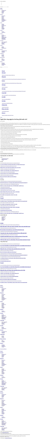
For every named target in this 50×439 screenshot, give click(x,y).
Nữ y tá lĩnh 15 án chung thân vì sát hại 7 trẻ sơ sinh (8, 194)
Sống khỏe (3, 52)
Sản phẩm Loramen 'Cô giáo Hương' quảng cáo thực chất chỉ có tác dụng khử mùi (13, 201)
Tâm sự (3, 46)
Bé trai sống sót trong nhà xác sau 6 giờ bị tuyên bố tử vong (12, 229)
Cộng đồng (3, 63)
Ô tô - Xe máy (3, 42)
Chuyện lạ (7, 75)
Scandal (3, 24)
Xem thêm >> (2, 178)
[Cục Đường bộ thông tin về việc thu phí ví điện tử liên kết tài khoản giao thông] (10, 256)
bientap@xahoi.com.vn (5, 432)
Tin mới (2, 198)
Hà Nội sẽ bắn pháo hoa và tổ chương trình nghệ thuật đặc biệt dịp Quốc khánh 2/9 (13, 182)
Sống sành (3, 59)
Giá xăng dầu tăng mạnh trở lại (5, 261)
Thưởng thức (2, 53)
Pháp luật (1, 14)
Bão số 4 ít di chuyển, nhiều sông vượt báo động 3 (8, 176)
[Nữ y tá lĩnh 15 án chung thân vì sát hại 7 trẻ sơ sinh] (7, 193)
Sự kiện (1, 223)
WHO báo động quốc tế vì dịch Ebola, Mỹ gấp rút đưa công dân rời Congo (15, 239)
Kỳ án (10, 79)
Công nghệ (3, 219)
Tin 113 (3, 16)
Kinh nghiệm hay (8, 99)
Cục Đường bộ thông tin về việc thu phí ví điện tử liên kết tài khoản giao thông (13, 258)
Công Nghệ (1, 40)
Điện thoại (14, 95)
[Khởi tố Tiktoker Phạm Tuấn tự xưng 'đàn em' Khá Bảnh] (7, 190)
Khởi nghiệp (3, 38)
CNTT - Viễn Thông (4, 95)
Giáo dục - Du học (4, 37)
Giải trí (1, 22)
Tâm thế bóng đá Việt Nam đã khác (6, 188)
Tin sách (12, 115)
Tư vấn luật (3, 20)
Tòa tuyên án (3, 79)
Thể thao (1, 30)
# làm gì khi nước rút (4, 159)
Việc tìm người (4, 39)
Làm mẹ (3, 47)
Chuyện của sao (4, 25)
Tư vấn (3, 91)
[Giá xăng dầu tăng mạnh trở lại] (4, 259)
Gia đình (1, 45)
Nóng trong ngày (4, 10)
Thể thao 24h (3, 32)
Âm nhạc (3, 27)
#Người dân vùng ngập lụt (5, 158)
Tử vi (2, 111)
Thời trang (3, 28)
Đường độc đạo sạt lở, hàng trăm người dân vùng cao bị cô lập (10, 167)
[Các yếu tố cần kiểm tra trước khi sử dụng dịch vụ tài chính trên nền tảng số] (10, 265)
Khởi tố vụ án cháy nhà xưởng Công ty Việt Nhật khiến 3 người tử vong (12, 185)
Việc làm (1, 33)
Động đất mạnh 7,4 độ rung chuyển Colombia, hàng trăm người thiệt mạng (15, 226)
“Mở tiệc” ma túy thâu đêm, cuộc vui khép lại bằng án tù (9, 170)
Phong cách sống (2, 57)
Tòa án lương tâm (18, 79)
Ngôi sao (3, 83)
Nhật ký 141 (3, 217)
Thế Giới (3, 72)
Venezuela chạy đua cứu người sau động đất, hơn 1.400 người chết (13, 233)
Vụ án (2, 13)
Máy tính (3, 43)
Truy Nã (3, 17)
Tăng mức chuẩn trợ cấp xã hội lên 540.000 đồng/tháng (9, 173)
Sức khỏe (1, 49)
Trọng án (3, 18)
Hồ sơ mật (3, 19)
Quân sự (3, 11)
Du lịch (3, 55)
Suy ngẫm (3, 60)
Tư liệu (3, 12)
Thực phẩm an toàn (4, 50)
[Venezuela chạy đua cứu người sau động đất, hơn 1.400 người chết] (8, 231)
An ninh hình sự (4, 216)
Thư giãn (3, 56)
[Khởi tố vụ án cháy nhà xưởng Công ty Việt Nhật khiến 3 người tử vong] (9, 184)
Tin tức (1, 8)
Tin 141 (3, 21)
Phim (13, 83)
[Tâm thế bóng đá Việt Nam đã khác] (5, 187)
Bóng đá (3, 31)
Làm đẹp (20, 83)
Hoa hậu (3, 26)
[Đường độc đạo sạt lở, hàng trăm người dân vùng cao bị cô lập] (8, 247)
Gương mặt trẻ (3, 64)
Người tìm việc (4, 35)
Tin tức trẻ (3, 115)
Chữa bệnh (3, 51)
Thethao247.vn (4, 218)
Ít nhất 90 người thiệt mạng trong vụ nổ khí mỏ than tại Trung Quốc (14, 236)
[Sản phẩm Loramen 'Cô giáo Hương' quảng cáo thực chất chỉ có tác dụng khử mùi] (10, 199)
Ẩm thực (3, 54)
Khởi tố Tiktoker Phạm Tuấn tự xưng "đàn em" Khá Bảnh (9, 191)
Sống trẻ (1, 61)
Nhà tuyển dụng (16, 91)
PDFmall (3, 220)
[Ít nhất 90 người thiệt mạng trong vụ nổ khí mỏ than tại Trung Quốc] (9, 234)
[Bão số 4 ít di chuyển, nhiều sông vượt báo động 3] (6, 175)
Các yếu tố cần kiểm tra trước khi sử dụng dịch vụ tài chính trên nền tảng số (12, 164)
